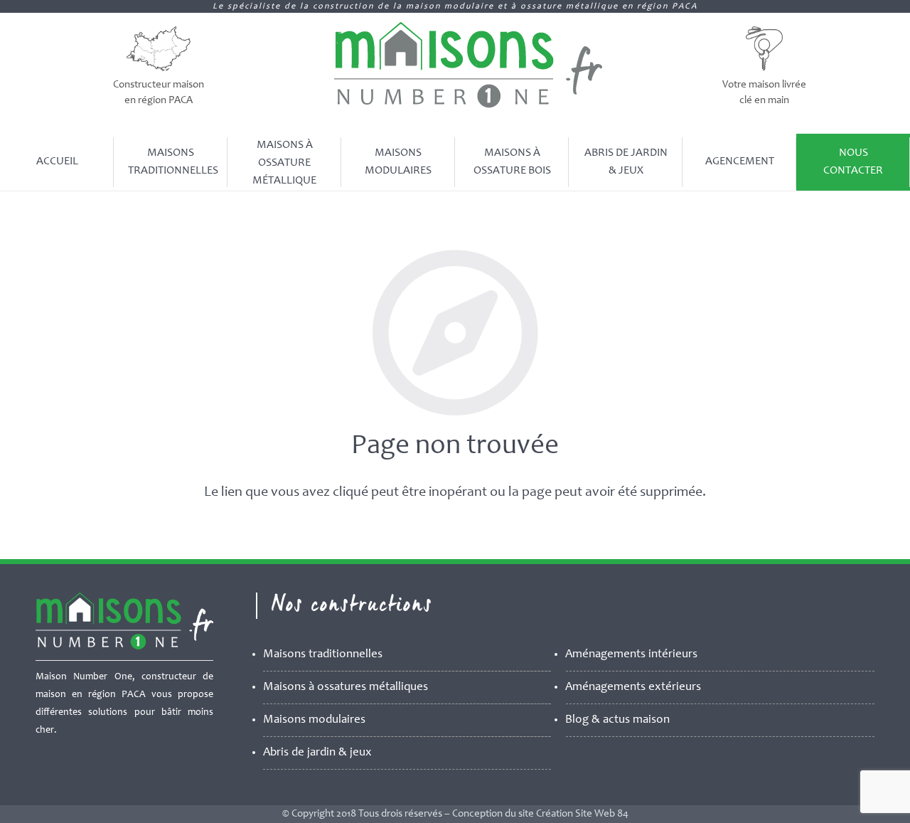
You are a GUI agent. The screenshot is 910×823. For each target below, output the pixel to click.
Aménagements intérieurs (631, 655)
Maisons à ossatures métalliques (345, 687)
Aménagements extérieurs (633, 687)
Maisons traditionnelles (322, 655)
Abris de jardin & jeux (317, 753)
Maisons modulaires (314, 720)
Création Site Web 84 (582, 814)
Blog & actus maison (617, 720)
